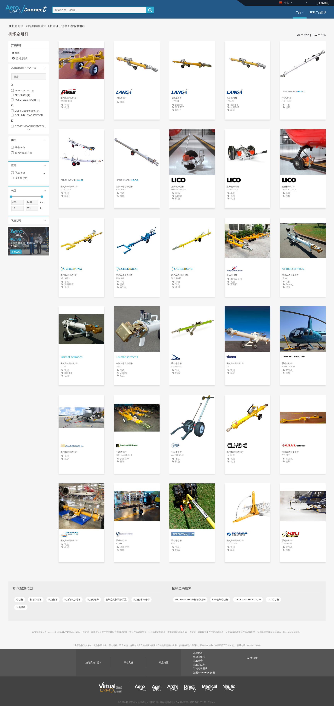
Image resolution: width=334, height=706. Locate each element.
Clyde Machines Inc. (27, 110)
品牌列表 (198, 653)
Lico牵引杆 (273, 599)
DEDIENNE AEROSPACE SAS (30, 126)
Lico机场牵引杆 (220, 599)
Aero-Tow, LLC (24, 90)
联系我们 (81, 47)
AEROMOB (22, 95)
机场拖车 (53, 599)
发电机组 (21, 607)
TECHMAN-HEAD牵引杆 (248, 599)
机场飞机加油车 (72, 599)
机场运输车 (93, 599)
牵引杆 (19, 599)
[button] (28, 68)
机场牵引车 (36, 599)
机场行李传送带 (141, 599)
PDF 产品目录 (317, 12)
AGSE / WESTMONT (27, 99)
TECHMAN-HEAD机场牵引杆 (190, 599)
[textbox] (99, 10)
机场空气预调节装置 (116, 599)
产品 (298, 12)
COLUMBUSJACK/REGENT (30, 115)
